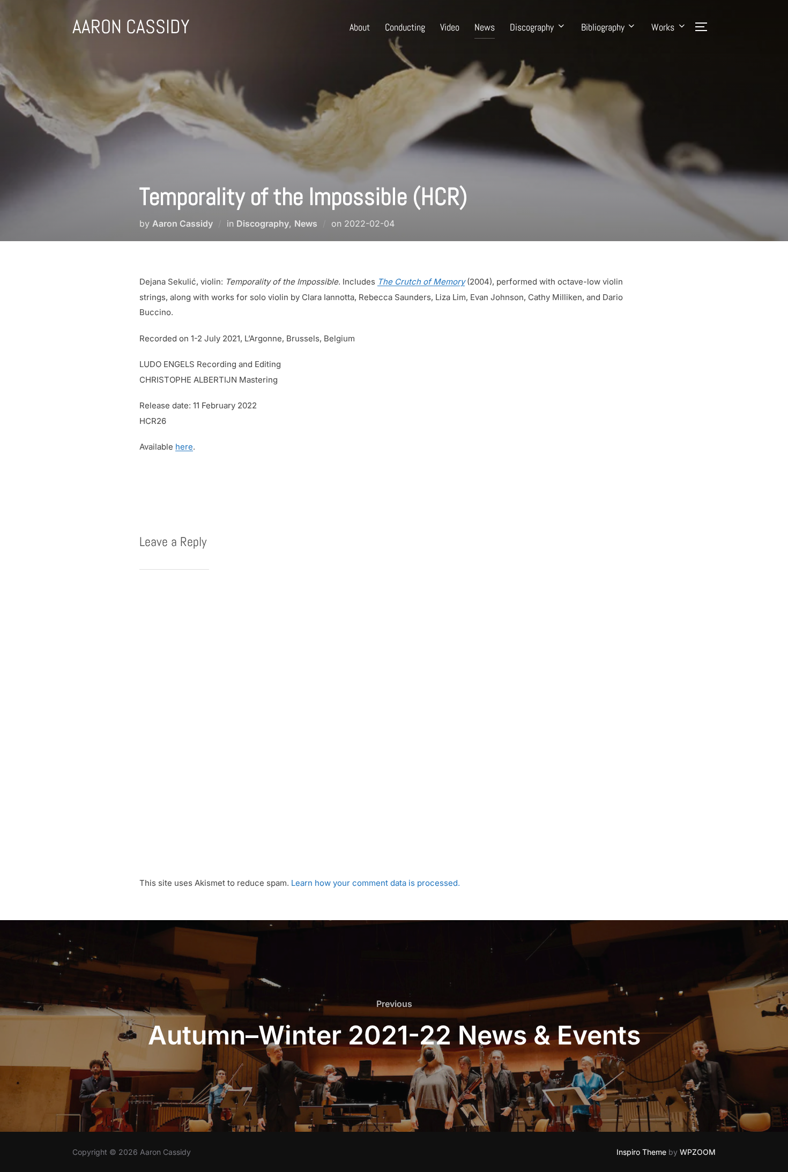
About (360, 27)
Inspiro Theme (641, 1151)
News (484, 27)
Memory (449, 282)
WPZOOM (698, 1151)
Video (449, 27)
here (184, 447)
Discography (532, 27)
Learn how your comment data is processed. (375, 883)
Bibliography (603, 27)
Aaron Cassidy (131, 26)
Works (662, 27)
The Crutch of (404, 282)
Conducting (405, 27)
